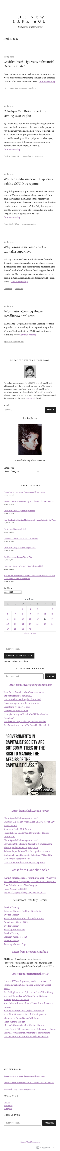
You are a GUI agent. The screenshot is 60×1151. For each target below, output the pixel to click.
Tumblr (7, 1102)
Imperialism (45, 685)
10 (38, 613)
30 (30, 628)
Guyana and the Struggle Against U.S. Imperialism (28, 843)
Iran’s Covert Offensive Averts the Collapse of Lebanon (30, 1029)
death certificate (30, 88)
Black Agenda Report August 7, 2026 (21, 847)
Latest (12, 685)
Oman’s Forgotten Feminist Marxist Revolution (26, 1036)
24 (37, 623)
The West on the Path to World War (18, 557)
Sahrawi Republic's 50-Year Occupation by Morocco (28, 851)
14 (15, 618)
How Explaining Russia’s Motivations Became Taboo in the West (30, 520)
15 (23, 618)
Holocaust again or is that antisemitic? (22, 703)
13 (7, 618)
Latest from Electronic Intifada (30, 951)
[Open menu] (30, 5)
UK (5, 88)
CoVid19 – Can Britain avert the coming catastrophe (25, 113)
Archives (8, 588)
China (6, 224)
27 (8, 628)
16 (30, 618)
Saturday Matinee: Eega (15, 944)
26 (52, 623)
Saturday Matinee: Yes (14, 929)
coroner (21, 88)
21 (15, 623)
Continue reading (47, 81)
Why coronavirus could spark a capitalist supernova (25, 249)
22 (23, 623)
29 (23, 628)
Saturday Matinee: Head (15, 936)
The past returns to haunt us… (18, 695)
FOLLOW (50, 676)
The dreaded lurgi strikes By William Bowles (25, 721)
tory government (37, 156)
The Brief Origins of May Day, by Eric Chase (25, 892)
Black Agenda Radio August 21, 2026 (21, 818)
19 (52, 618)
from (19, 685)
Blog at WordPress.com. (30, 1142)
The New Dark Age (30, 19)
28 (15, 628)
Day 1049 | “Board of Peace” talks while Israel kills (23, 566)
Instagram (8, 1108)
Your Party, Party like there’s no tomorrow (24, 692)
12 (52, 613)
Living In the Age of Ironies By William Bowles (26, 714)
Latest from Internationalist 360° (30, 974)
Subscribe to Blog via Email (19, 656)
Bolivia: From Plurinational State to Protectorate (27, 1032)
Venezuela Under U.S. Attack (17, 829)
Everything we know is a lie (17, 706)
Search (6, 405)
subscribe (49, 1123)
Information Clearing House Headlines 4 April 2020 (23, 313)
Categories (9, 467)
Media (11, 224)
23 (30, 623)
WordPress (8, 1105)
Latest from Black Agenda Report (30, 810)
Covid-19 (7, 156)
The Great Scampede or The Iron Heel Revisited (26, 725)
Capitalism (8, 288)
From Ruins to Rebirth (14, 1021)
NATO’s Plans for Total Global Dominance (24, 1010)
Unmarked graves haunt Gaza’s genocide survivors (24, 492)
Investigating (30, 685)
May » (33, 633)
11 (45, 613)
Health (13, 156)
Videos (16, 224)
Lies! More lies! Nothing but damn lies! (22, 699)
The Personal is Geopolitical (15, 529)
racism (33, 224)
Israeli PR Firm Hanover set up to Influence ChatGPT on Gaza (29, 501)
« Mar (26, 633)
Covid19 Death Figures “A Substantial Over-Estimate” (29, 64)
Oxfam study (30, 398)
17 (37, 618)
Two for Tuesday (11, 907)
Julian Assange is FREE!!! (15, 888)
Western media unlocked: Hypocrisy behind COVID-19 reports (28, 181)
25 (45, 623)
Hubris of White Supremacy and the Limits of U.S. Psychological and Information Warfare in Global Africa (28, 984)
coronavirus (14, 88)
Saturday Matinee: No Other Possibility (22, 911)
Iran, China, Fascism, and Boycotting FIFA (24, 862)
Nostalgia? (9, 718)
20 (7, 623)
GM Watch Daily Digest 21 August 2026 (19, 510)
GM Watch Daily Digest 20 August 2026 (20, 547)
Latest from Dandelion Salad (30, 870)
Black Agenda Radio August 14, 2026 (21, 840)
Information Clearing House (14, 341)
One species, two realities (16, 710)
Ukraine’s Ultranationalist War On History (21, 538)
